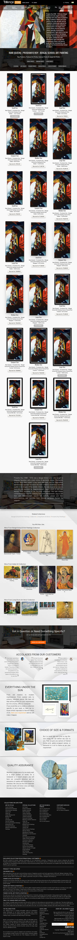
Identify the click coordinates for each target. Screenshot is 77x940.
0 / (65, 2)
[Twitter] (66, 927)
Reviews (42, 918)
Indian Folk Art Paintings (28, 838)
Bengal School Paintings (28, 824)
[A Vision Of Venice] (12, 607)
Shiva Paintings (26, 811)
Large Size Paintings (48, 7)
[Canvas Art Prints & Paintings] (22, 885)
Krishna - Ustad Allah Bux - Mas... (47, 595)
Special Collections (14, 7)
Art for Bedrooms (44, 810)
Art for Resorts (43, 818)
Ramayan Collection (27, 841)
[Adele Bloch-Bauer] (65, 610)
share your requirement (18, 713)
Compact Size (15, 156)
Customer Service (44, 929)
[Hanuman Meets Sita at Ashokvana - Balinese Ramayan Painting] (30, 576)
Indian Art (33, 516)
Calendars (67, 7)
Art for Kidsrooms (44, 813)
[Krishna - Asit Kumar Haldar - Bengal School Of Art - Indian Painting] (65, 577)
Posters (42, 7)
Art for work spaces (45, 821)
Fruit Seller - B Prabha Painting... (12, 580)
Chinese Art (25, 827)
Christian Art (26, 826)
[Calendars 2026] (13, 871)
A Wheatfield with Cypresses (29, 615)
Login (23, 2)
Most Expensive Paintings (29, 837)
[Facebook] (68, 927)
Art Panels (25, 807)
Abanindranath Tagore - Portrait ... (12, 554)
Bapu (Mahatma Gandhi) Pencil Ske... (47, 554)
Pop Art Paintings (9, 821)
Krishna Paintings (27, 808)
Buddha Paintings (27, 810)
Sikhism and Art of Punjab (29, 848)
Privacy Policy (43, 924)
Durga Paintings (26, 849)
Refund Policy (43, 920)
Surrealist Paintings (10, 826)
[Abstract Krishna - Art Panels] (47, 605)
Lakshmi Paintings (27, 816)
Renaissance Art (9, 824)
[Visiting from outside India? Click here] (40, 858)
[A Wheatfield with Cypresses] (30, 608)
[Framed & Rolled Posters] (20, 878)
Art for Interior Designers (63, 810)
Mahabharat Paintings (28, 832)
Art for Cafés (43, 819)
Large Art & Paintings (28, 844)
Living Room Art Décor (43, 516)
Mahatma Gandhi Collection (29, 819)
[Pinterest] (73, 927)
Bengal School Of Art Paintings (20, 516)
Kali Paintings (26, 851)
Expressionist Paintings (11, 808)
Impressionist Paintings (11, 810)
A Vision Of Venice (12, 614)
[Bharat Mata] (65, 544)
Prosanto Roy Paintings (58, 516)
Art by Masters (35, 7)
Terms (41, 921)
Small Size (15, 108)
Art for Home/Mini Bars (45, 815)
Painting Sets (26, 843)
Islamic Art (8, 811)
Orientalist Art (8, 819)
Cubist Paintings (9, 807)
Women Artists (26, 830)
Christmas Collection (28, 840)
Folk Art (7, 818)
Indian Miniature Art (10, 815)
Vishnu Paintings (27, 813)
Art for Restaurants (44, 816)
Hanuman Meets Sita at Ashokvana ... (30, 588)
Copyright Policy (44, 923)
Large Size (62, 160)
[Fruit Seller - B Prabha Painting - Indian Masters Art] (12, 572)
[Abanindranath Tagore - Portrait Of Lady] (12, 541)
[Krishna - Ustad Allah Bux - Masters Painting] (47, 579)
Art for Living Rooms (45, 808)
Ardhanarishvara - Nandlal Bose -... (29, 552)
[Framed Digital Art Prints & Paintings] (27, 893)
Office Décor (60, 807)
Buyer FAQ (42, 917)
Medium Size (38, 158)
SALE (72, 7)
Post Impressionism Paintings (12, 822)
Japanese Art (26, 822)
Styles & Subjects (5, 7)
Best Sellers (60, 7)
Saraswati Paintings (27, 818)
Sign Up (27, 2)
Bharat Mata (65, 560)
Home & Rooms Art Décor (25, 7)
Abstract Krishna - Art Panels (47, 609)
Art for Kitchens (44, 811)
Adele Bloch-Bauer (65, 619)
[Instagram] (71, 927)
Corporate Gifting (61, 808)
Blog (56, 7)
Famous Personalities (28, 846)
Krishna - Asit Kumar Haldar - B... (64, 591)
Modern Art (8, 816)
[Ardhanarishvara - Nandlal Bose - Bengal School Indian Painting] (30, 540)
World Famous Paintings (29, 829)
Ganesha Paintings (27, 815)
